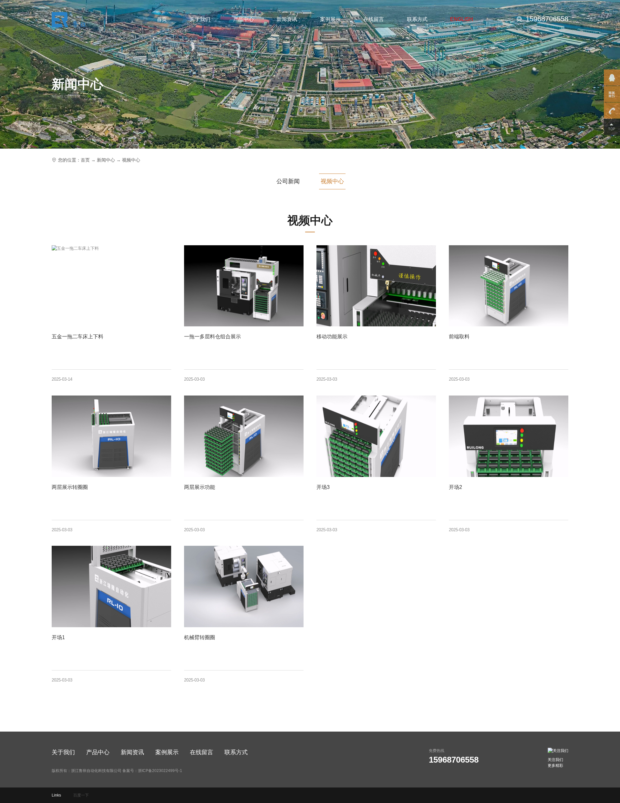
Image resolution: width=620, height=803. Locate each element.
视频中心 (131, 160)
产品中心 (243, 19)
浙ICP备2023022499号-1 (160, 770)
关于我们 (200, 19)
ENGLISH (461, 19)
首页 (162, 19)
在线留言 (373, 19)
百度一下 (81, 795)
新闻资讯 (286, 19)
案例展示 (330, 19)
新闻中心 (106, 160)
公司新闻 (288, 181)
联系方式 (417, 19)
